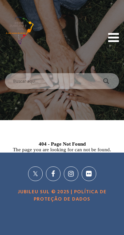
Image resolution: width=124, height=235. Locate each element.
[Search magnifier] (106, 82)
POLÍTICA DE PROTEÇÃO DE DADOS (70, 195)
